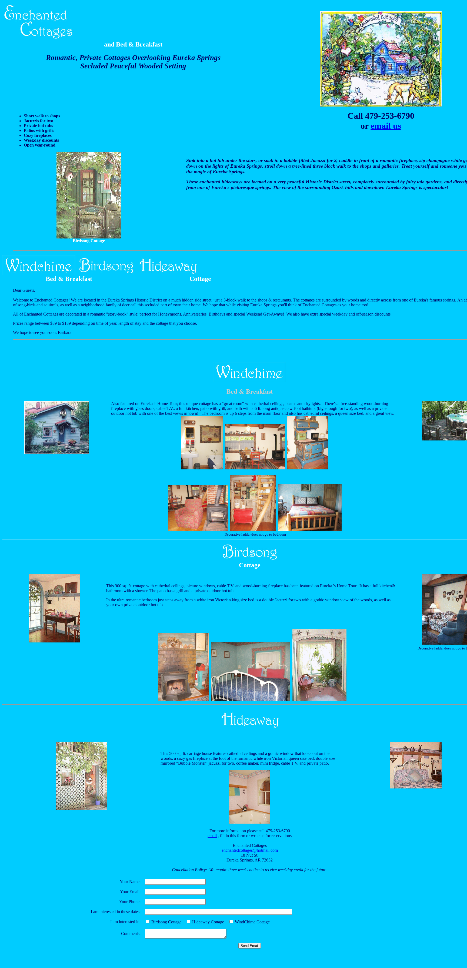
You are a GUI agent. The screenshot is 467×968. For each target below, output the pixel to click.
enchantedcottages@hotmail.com (250, 850)
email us (386, 126)
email (212, 835)
